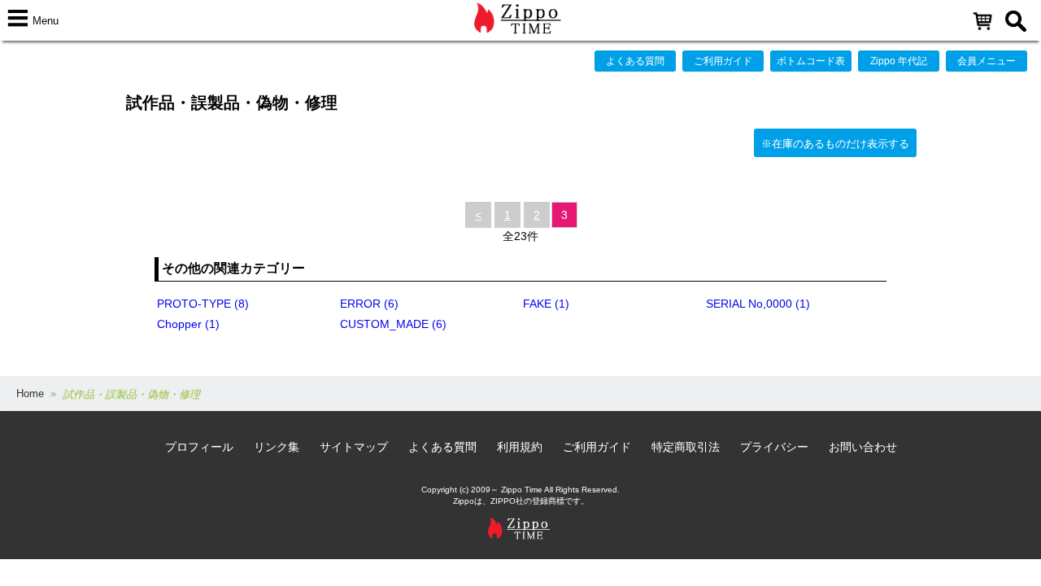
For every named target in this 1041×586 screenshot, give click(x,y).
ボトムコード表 (811, 61)
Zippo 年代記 (898, 61)
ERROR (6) (369, 303)
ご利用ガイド (723, 61)
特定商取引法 (685, 446)
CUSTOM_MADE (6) (393, 323)
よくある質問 (635, 61)
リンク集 (276, 446)
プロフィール (199, 446)
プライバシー (774, 446)
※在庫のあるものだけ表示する (835, 144)
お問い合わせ (863, 446)
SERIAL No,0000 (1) (758, 303)
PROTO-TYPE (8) (203, 303)
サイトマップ (354, 446)
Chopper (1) (188, 323)
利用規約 (519, 446)
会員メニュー (986, 61)
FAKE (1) (546, 303)
